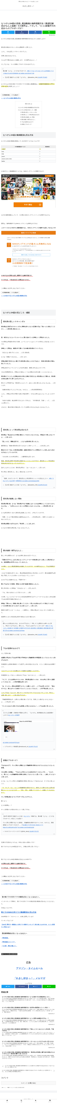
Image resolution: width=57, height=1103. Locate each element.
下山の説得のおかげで (27, 122)
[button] (53, 510)
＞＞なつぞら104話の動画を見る (11, 98)
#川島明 (21, 628)
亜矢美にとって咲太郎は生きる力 (30, 114)
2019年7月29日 (42, 634)
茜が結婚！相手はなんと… (29, 119)
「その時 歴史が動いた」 (9, 946)
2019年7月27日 (34, 831)
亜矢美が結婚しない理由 (28, 117)
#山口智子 (12, 481)
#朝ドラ (29, 71)
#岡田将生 (19, 481)
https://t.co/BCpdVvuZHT (10, 827)
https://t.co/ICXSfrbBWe (11, 73)
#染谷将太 (33, 628)
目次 (26, 104)
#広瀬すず (10, 628)
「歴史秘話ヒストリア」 (8, 942)
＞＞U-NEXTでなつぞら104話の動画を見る (14, 295)
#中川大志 (27, 628)
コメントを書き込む (28, 1083)
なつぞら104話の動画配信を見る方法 (29, 107)
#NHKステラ (39, 825)
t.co (6, 737)
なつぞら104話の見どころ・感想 (28, 110)
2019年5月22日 (42, 485)
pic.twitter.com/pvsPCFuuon (11, 742)
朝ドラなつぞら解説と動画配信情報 (9, 954)
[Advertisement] (28, 16)
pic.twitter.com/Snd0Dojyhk (26, 827)
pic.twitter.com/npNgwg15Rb (30, 481)
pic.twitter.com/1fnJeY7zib (26, 73)
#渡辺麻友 (40, 628)
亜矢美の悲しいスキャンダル (29, 112)
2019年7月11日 (33, 746)
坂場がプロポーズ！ (27, 124)
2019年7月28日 (42, 77)
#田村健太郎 (47, 628)
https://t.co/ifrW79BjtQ (25, 721)
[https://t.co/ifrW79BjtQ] (11, 726)
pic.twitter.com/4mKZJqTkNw (15, 630)
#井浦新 (16, 628)
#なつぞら (35, 71)
